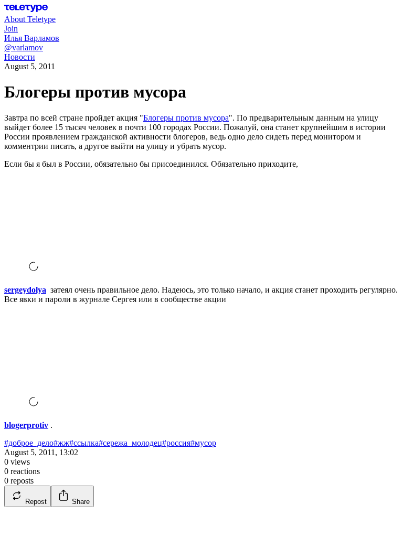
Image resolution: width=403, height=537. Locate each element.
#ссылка (84, 442)
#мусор (203, 442)
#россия (176, 442)
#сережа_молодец (130, 442)
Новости (19, 56)
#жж (61, 442)
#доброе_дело (29, 442)
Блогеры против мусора (186, 117)
